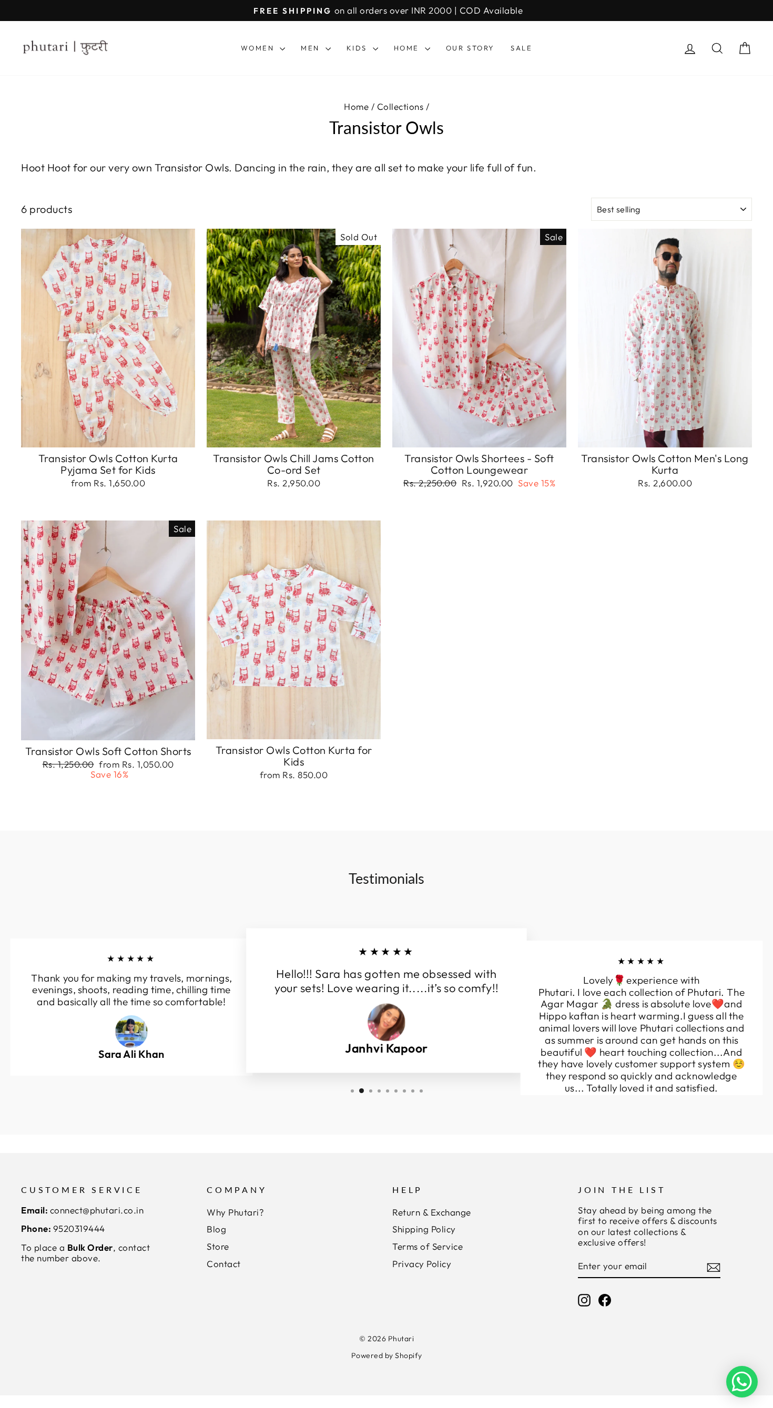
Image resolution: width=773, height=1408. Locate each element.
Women (259, 48)
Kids (358, 48)
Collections (400, 106)
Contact (224, 1263)
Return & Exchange (431, 1212)
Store (218, 1246)
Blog (216, 1228)
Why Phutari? (235, 1212)
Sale (521, 48)
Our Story (470, 48)
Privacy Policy (421, 1263)
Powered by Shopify (386, 1355)
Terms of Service (427, 1246)
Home (408, 48)
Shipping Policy (424, 1228)
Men (311, 48)
